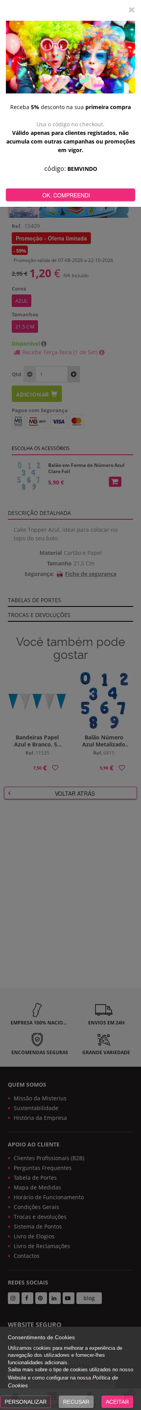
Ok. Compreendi (66, 195)
